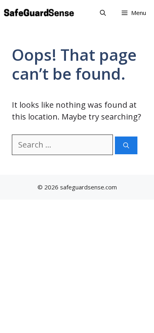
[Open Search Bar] (103, 13)
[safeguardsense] (39, 13)
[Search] (126, 145)
